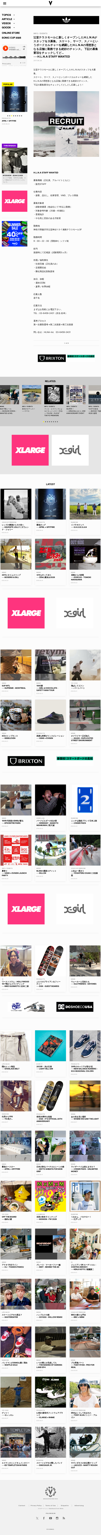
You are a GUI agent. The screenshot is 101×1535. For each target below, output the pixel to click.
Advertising (79, 1505)
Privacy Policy (36, 1505)
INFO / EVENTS (40, 33)
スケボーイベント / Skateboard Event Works (50, 1508)
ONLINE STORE (11, 33)
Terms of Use (50, 1505)
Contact (21, 1505)
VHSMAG (4, 65)
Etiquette (65, 1505)
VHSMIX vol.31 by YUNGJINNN (17, 65)
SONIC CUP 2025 (11, 38)
